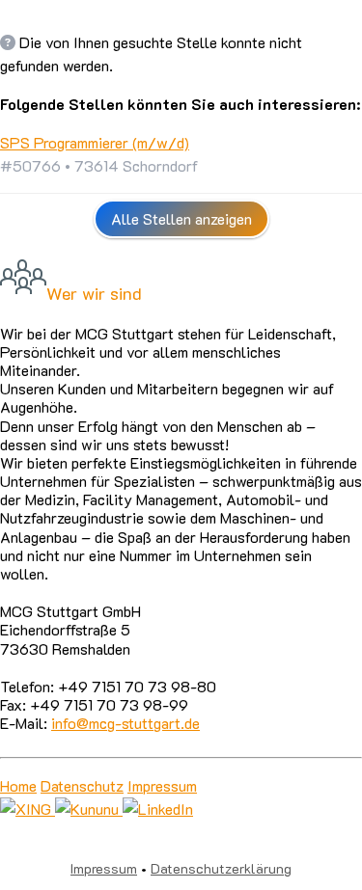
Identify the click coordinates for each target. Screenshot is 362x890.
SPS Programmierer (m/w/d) (94, 142)
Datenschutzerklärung (221, 868)
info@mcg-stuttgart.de (125, 723)
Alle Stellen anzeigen (181, 218)
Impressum (162, 785)
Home (18, 785)
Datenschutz (82, 785)
